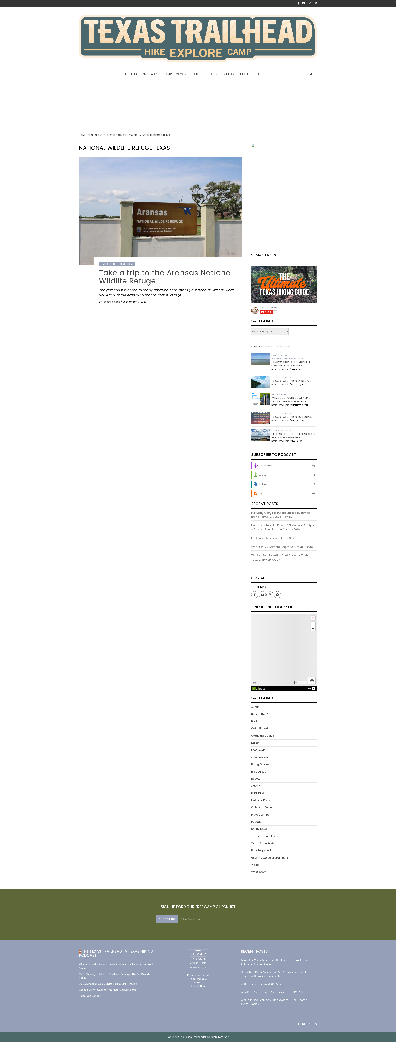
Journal (256, 786)
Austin (255, 707)
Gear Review (173, 74)
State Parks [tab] (284, 346)
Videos (229, 74)
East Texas (258, 750)
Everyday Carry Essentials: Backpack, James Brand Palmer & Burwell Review (280, 515)
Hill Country (258, 771)
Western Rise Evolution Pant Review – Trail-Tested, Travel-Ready (279, 557)
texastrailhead (112, 302)
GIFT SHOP (264, 74)
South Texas (126, 264)
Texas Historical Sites (265, 836)
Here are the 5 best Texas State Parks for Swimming (293, 435)
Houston (256, 779)
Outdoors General (263, 807)
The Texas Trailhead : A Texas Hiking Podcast (116, 953)
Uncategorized (261, 850)
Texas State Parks (281, 378)
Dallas (255, 743)
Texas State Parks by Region (291, 381)
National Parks (260, 800)
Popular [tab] (256, 346)
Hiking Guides (278, 395)
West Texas (259, 872)
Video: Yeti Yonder (90, 996)
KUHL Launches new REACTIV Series (274, 538)
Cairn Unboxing (261, 728)
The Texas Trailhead (140, 74)
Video (255, 865)
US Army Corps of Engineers (287, 359)
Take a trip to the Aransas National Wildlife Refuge (166, 277)
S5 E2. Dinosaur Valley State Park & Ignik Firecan (108, 984)
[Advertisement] (198, 105)
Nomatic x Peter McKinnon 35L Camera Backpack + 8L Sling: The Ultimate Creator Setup (284, 527)
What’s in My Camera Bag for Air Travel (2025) (282, 547)
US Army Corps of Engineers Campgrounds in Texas (291, 363)
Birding (255, 721)
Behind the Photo (262, 714)
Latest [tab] (269, 346)
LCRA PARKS (258, 793)
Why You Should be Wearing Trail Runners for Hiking (291, 399)
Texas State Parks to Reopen (291, 417)
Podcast (245, 74)
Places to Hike (203, 74)
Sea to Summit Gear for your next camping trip (107, 990)
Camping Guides (262, 736)
